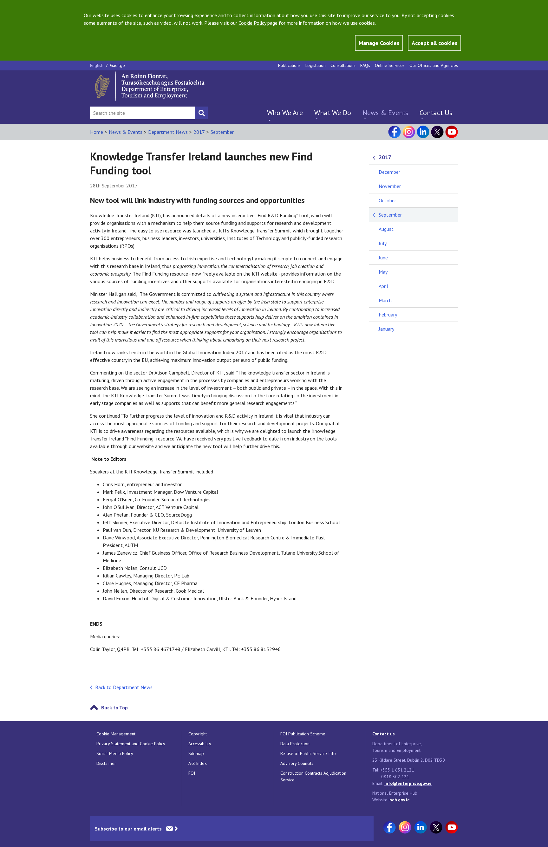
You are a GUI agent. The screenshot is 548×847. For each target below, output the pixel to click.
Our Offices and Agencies (433, 65)
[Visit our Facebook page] (394, 132)
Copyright (197, 734)
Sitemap (196, 753)
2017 (199, 132)
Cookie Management (115, 734)
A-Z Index (197, 763)
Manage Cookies (379, 43)
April (383, 286)
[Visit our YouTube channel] (451, 132)
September (222, 132)
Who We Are (285, 112)
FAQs (365, 65)
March (385, 300)
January (386, 329)
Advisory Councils (296, 763)
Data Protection (295, 743)
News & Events (385, 112)
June (383, 257)
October (387, 200)
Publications (289, 65)
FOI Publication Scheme (302, 734)
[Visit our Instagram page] (408, 132)
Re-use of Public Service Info (308, 753)
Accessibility (199, 743)
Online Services (390, 65)
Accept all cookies (434, 43)
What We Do (332, 112)
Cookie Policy (252, 23)
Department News (168, 132)
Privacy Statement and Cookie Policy (130, 743)
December (389, 172)
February (388, 314)
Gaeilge (117, 65)
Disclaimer (106, 763)
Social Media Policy (114, 753)
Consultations (343, 65)
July (383, 243)
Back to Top (114, 707)
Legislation (315, 65)
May (383, 272)
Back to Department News (124, 687)
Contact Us (436, 112)
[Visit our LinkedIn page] (423, 132)
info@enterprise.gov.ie (408, 783)
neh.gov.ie (399, 800)
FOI (191, 773)
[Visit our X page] (437, 132)
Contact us (383, 734)
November (390, 186)
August (386, 229)
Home (96, 132)
